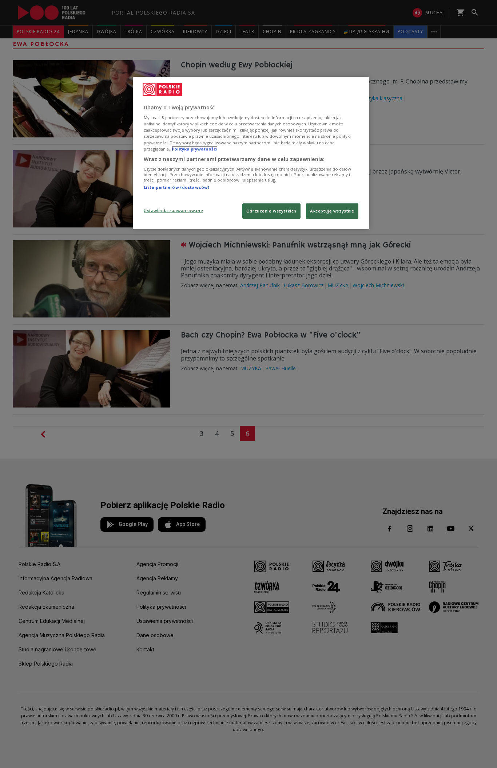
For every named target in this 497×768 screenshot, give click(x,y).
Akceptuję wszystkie (332, 211)
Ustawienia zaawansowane (173, 210)
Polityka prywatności (195, 149)
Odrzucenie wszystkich (271, 211)
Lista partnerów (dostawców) (176, 187)
